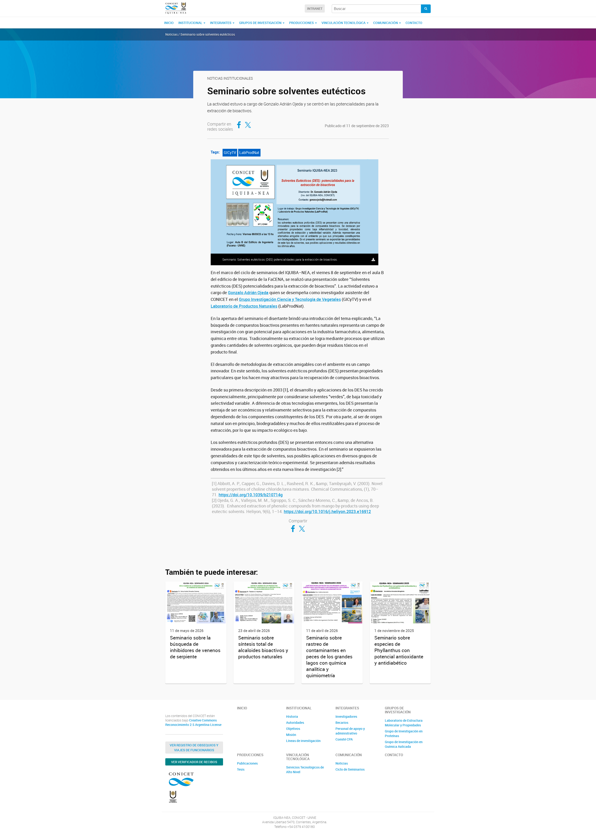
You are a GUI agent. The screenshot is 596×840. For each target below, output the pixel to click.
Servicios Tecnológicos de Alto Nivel (305, 769)
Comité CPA (344, 739)
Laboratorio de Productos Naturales (244, 306)
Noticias (341, 763)
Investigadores (346, 716)
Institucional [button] (190, 22)
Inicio (169, 22)
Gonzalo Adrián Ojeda (248, 292)
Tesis (240, 769)
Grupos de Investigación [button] (260, 22)
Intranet (314, 8)
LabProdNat (249, 152)
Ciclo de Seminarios (350, 769)
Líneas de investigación (303, 740)
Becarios (341, 722)
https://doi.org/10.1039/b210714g (251, 494)
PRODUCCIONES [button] (302, 22)
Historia (292, 716)
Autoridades (295, 722)
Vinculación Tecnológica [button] (344, 22)
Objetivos (293, 728)
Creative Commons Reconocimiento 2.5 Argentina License (193, 722)
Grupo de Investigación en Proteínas (404, 733)
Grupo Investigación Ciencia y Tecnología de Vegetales (290, 299)
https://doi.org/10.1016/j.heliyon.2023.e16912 (327, 511)
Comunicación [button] (386, 22)
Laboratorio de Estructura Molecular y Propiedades (404, 722)
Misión (291, 734)
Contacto (414, 22)
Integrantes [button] (221, 22)
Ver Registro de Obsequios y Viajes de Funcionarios (194, 747)
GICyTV (230, 152)
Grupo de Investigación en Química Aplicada (404, 744)
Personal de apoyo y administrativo (350, 730)
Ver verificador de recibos (194, 762)
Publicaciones (247, 763)
